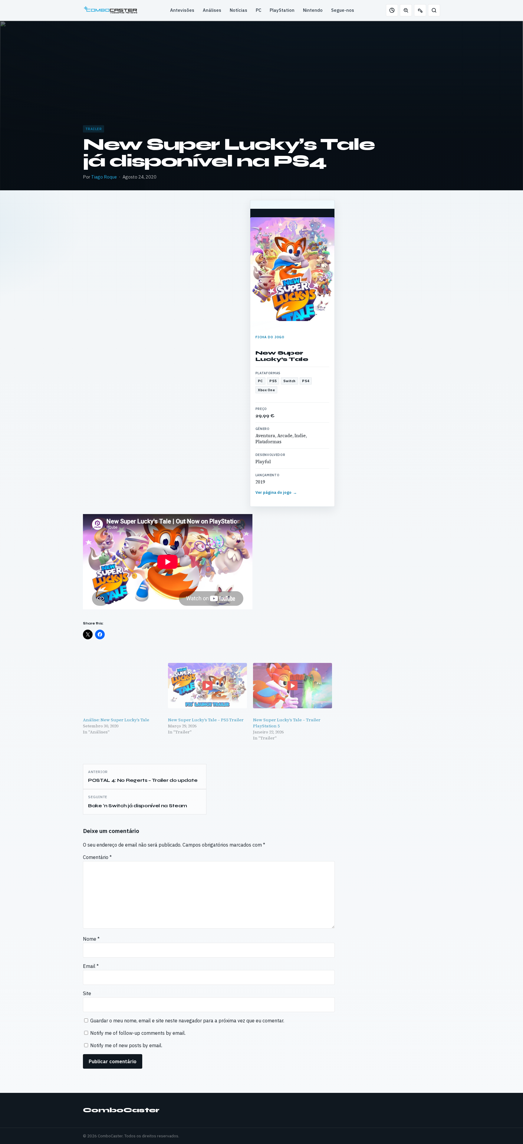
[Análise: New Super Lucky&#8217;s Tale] (122, 685)
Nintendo (313, 10)
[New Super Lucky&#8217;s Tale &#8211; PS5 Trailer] (207, 685)
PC (258, 10)
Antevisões (182, 10)
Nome (91, 939)
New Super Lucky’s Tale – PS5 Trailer (206, 720)
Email (91, 966)
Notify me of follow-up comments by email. (138, 1033)
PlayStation (282, 10)
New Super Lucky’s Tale (281, 355)
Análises (212, 10)
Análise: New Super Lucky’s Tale (116, 720)
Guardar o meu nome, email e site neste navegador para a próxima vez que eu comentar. (187, 1021)
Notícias (238, 10)
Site (87, 993)
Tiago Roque (104, 177)
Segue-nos (342, 10)
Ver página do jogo (276, 492)
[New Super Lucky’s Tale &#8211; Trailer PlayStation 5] (292, 685)
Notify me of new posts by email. (126, 1045)
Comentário (97, 857)
